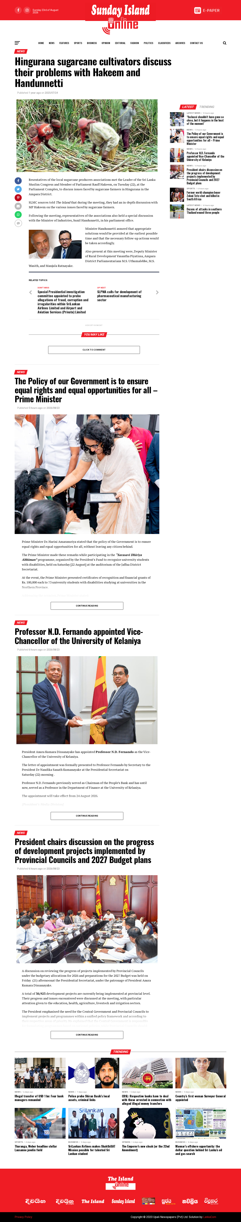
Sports (78, 43)
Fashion (134, 43)
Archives (180, 43)
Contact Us (196, 43)
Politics (148, 43)
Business (92, 43)
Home (41, 43)
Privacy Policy (23, 1217)
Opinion (106, 43)
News (51, 43)
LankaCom (209, 1217)
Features (64, 43)
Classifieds (164, 43)
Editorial (120, 43)
